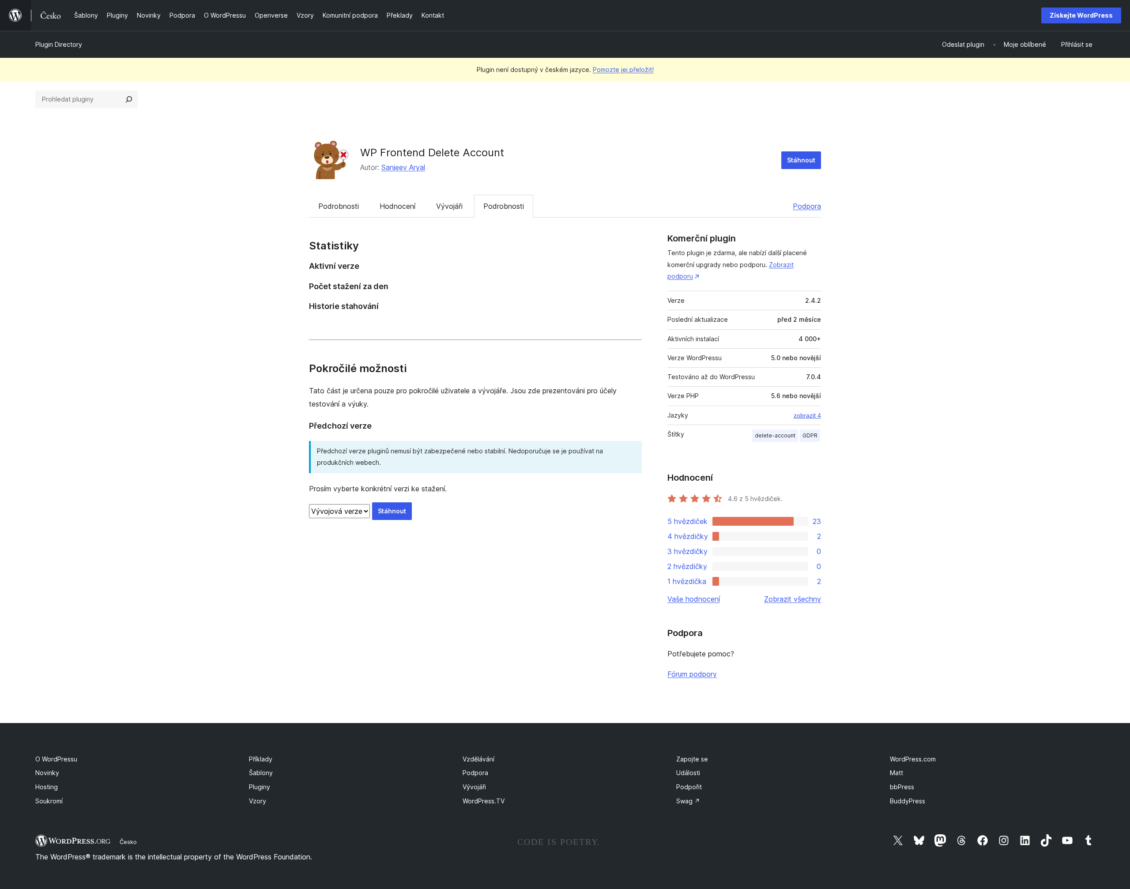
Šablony (261, 772)
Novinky (47, 772)
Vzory (257, 801)
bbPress (902, 787)
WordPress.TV (484, 801)
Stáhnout (801, 160)
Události (688, 772)
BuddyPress (907, 801)
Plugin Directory (58, 44)
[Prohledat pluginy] (129, 99)
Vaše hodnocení (693, 599)
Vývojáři (449, 206)
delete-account (775, 435)
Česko (128, 841)
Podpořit (689, 787)
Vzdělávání (478, 759)
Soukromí (49, 801)
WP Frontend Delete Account (432, 152)
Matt (896, 772)
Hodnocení (397, 206)
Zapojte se (692, 759)
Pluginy (259, 787)
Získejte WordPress (1081, 15)
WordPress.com (913, 759)
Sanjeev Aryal (403, 167)
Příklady (260, 759)
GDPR (809, 435)
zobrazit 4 (807, 415)
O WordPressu (56, 759)
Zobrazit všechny (792, 599)
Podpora (807, 206)
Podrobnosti (338, 206)
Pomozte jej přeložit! (623, 69)
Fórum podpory (692, 674)
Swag (688, 801)
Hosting (46, 787)
